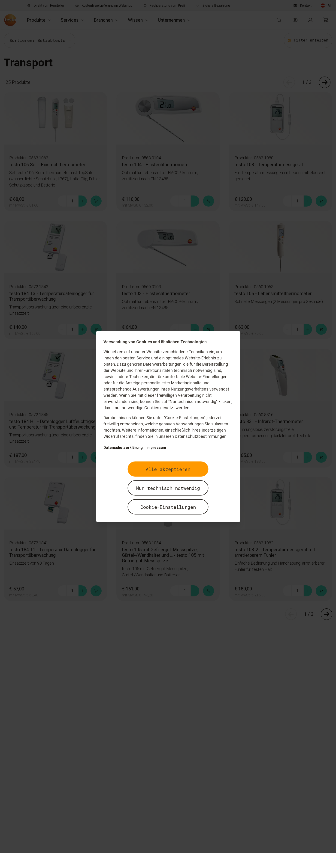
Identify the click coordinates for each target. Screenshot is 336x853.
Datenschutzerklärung (123, 447)
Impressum (156, 447)
